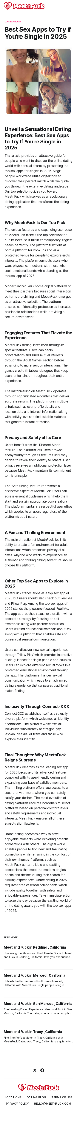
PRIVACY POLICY (17, 1103)
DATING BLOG (36, 1097)
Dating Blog (13, 21)
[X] (35, 1070)
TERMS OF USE (61, 1097)
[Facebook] (42, 1070)
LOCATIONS (13, 1097)
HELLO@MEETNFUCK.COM (52, 1103)
